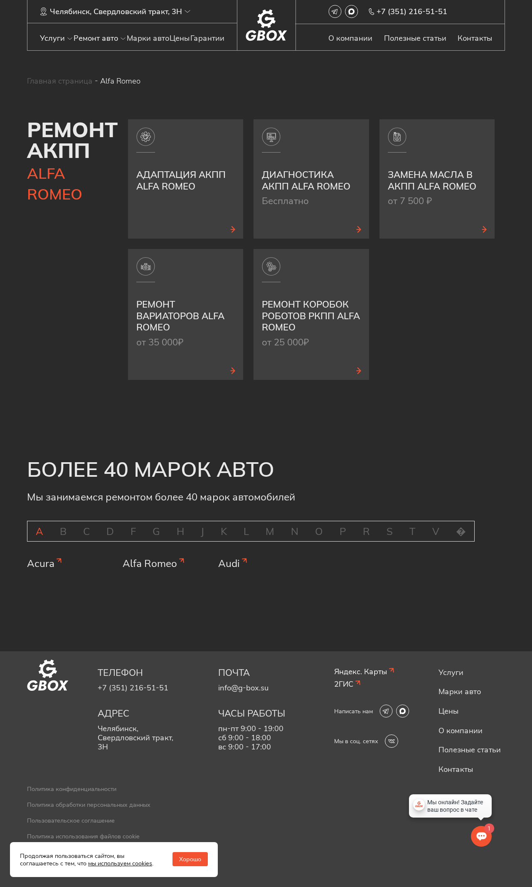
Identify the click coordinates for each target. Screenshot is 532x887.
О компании (350, 38)
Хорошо (190, 859)
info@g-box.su (243, 687)
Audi (229, 563)
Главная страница (60, 81)
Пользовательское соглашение (71, 820)
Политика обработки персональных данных (88, 805)
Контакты (475, 38)
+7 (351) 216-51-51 (412, 11)
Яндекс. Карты (360, 671)
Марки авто (148, 38)
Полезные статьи (415, 38)
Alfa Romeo (150, 563)
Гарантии (207, 38)
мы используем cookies (120, 863)
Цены (180, 38)
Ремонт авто (96, 38)
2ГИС (343, 684)
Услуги (52, 38)
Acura (40, 563)
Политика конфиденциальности (71, 789)
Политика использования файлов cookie (83, 836)
